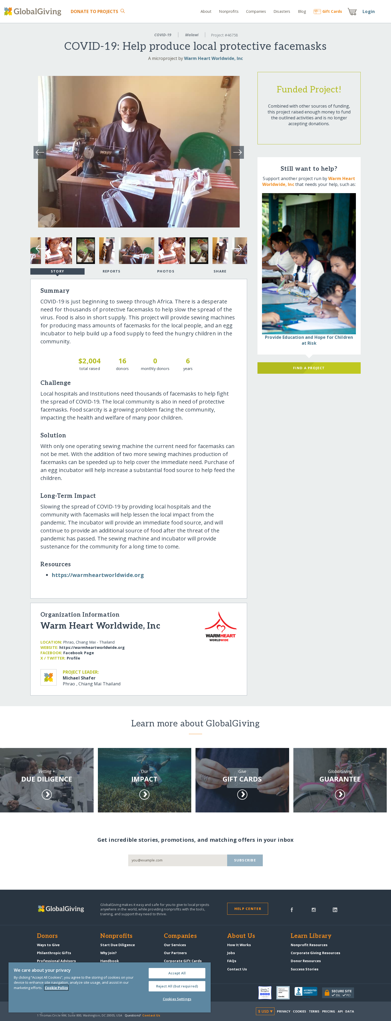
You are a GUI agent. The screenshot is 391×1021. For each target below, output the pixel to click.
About (206, 11)
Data (349, 1011)
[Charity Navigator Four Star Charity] (267, 992)
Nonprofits (228, 11)
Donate (94, 11)
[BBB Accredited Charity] (308, 993)
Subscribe (245, 860)
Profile (73, 658)
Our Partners (175, 952)
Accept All (177, 973)
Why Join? (108, 952)
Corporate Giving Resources (315, 952)
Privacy (283, 1011)
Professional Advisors (56, 960)
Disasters (281, 11)
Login (369, 11)
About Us (241, 936)
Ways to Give (48, 944)
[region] (110, 987)
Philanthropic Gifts (54, 952)
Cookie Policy (56, 987)
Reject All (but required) (177, 986)
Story (57, 271)
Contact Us (237, 969)
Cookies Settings (177, 998)
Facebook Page (78, 652)
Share (220, 271)
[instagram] (314, 909)
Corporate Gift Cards (183, 960)
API (340, 1011)
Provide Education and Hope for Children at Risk (309, 340)
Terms (314, 1011)
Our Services (175, 944)
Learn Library (311, 936)
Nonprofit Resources (309, 944)
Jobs (231, 952)
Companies (256, 11)
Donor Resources (306, 960)
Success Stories (304, 969)
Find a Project (309, 367)
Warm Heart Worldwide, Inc (213, 58)
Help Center (247, 908)
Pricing (328, 1011)
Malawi (191, 34)
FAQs (231, 960)
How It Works (239, 944)
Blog (302, 11)
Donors (47, 936)
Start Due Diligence (117, 944)
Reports (112, 271)
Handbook (109, 960)
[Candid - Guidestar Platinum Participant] (285, 992)
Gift (332, 11)
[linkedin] (335, 909)
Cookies (299, 1011)
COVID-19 (162, 34)
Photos (165, 271)
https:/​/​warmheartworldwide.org (98, 575)
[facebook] (292, 909)
